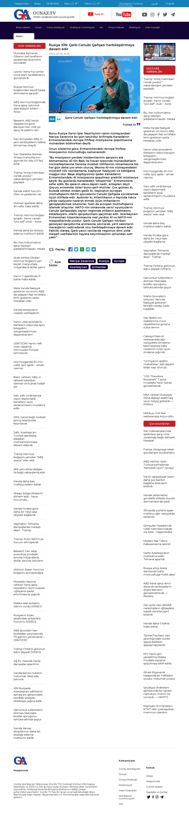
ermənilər (99, 267)
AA (52, 119)
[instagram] (152, 14)
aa (59, 119)
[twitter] (165, 14)
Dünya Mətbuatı (128, 779)
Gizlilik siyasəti (154, 786)
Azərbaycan (78, 267)
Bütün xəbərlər (23, 27)
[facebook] (158, 14)
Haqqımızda (21, 3)
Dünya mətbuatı (116, 27)
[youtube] (123, 14)
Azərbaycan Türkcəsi (131, 3)
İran (101, 27)
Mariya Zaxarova (82, 261)
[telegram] (172, 14)
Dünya (38, 27)
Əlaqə (37, 3)
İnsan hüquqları (152, 27)
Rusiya (104, 261)
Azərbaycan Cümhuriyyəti (82, 27)
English (170, 3)
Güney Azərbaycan (56, 27)
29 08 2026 (52, 3)
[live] (95, 14)
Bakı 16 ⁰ (71, 3)
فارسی (154, 3)
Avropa (119, 261)
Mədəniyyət (134, 27)
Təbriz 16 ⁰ (92, 3)
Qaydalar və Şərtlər (157, 792)
